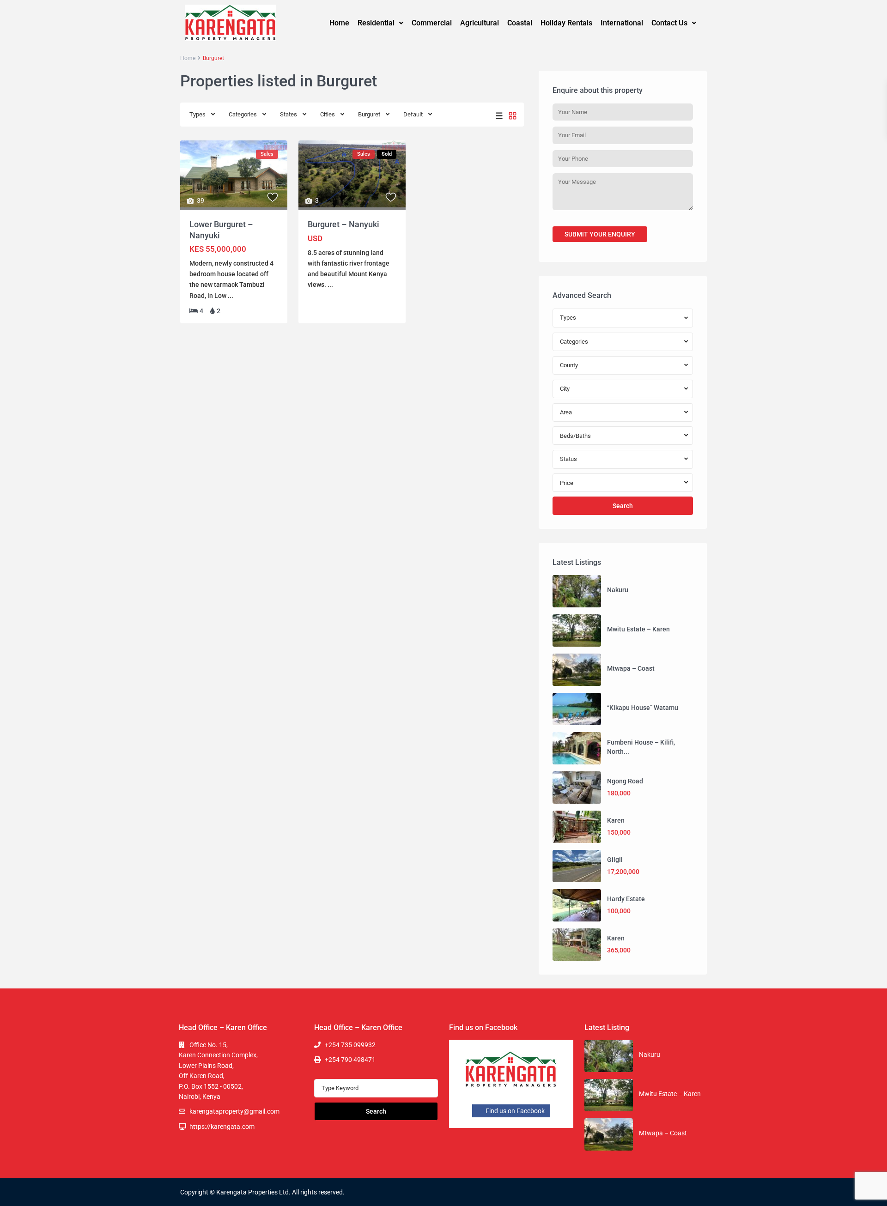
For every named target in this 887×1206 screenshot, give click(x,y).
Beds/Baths (575, 435)
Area (566, 412)
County (569, 365)
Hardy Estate (626, 899)
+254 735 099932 (350, 1044)
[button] (380, 23)
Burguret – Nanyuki (343, 224)
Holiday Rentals (566, 22)
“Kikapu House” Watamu (642, 707)
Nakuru (617, 590)
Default (413, 114)
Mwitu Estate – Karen (638, 629)
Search (623, 505)
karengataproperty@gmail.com (234, 1111)
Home (339, 22)
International (622, 22)
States (288, 114)
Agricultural (479, 22)
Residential (376, 22)
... (230, 295)
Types (197, 114)
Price (566, 482)
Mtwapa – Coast (631, 668)
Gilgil (615, 859)
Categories (243, 114)
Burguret (369, 114)
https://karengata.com (222, 1126)
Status (568, 458)
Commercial (432, 22)
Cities (327, 114)
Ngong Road (625, 781)
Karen (616, 820)
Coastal (519, 22)
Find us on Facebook (514, 1111)
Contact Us (669, 22)
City (565, 388)
